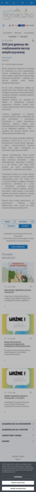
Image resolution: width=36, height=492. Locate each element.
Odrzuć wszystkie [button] (18, 483)
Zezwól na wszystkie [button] (18, 489)
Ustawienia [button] (18, 477)
